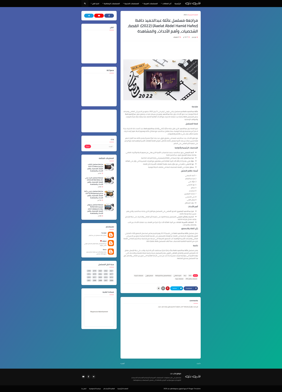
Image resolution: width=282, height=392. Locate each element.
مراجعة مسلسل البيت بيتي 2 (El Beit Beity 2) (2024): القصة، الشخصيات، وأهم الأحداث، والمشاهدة (94, 181)
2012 (111, 277)
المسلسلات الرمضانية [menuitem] (112, 3)
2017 (111, 274)
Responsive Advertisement (99, 311)
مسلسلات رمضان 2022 (191, 279)
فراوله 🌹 (103, 241)
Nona (104, 250)
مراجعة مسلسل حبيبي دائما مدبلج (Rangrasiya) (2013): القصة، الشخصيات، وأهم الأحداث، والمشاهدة (93, 194)
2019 (94, 270)
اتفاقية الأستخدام (109, 389)
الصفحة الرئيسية (193, 15)
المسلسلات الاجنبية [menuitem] (131, 3)
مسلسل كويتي (149, 275)
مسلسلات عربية (179, 279)
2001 (88, 280)
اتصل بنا (83, 389)
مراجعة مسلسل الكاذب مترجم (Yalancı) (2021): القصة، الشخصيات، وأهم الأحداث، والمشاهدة (95, 167)
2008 (100, 280)
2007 (105, 280)
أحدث (198, 363)
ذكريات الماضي (177, 275)
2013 (105, 277)
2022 (185, 15)
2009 (111, 280)
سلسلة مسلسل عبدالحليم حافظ (163, 275)
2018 (88, 270)
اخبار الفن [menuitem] (95, 3)
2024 (100, 274)
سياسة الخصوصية (95, 389)
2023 (100, 277)
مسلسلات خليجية (138, 275)
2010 (88, 277)
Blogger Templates (195, 388)
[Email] (163, 288)
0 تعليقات (176, 37)
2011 (94, 277)
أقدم (123, 363)
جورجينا (103, 233)
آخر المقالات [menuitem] (166, 3)
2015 (94, 274)
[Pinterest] (168, 288)
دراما (185, 275)
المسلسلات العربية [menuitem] (151, 3)
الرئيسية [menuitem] (178, 3)
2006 (94, 280)
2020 (100, 270)
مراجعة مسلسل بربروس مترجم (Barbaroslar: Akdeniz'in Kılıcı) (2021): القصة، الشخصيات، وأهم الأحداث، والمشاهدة (95, 209)
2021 (111, 270)
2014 (88, 274)
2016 (105, 274)
